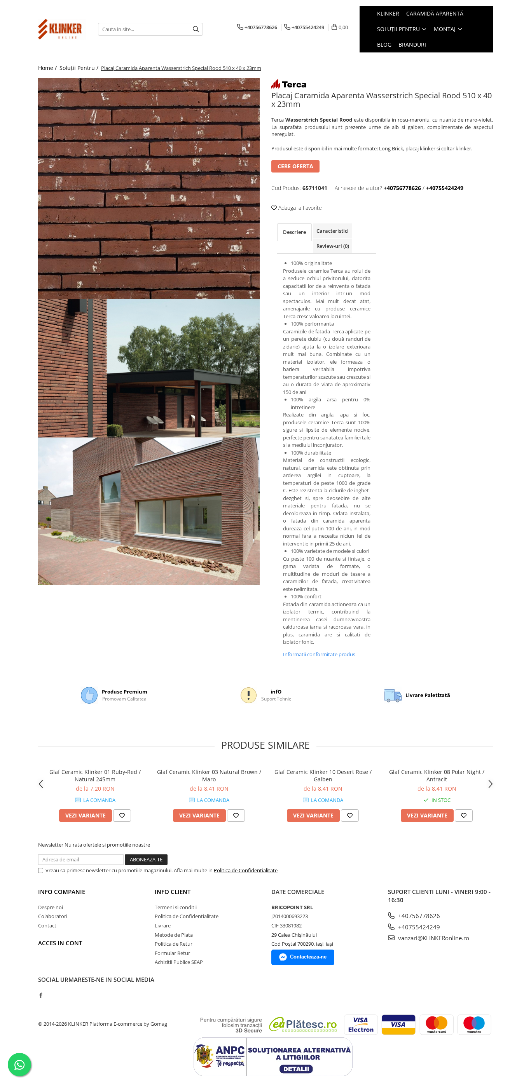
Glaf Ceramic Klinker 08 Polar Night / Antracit (436, 775)
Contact (47, 925)
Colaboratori (52, 916)
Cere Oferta (295, 166)
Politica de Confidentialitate (246, 870)
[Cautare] (196, 29)
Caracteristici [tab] (332, 230)
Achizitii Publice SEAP (179, 962)
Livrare (163, 925)
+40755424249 (418, 927)
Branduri (412, 44)
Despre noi (50, 907)
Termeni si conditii (176, 907)
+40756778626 (418, 916)
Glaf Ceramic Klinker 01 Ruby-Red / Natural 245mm (95, 775)
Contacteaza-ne (308, 957)
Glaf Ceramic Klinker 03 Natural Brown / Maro (209, 775)
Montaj (445, 29)
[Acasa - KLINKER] (62, 29)
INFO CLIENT (172, 892)
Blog (384, 44)
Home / (48, 67)
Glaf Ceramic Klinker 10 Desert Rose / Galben (323, 775)
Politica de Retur (173, 943)
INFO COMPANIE (61, 892)
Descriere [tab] (294, 231)
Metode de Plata (174, 934)
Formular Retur (172, 953)
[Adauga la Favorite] (122, 815)
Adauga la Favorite (299, 207)
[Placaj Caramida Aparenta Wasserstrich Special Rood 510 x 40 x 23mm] (149, 188)
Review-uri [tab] (332, 245)
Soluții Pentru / (79, 67)
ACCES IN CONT (60, 943)
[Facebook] (40, 995)
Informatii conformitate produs (319, 654)
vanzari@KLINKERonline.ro (433, 938)
